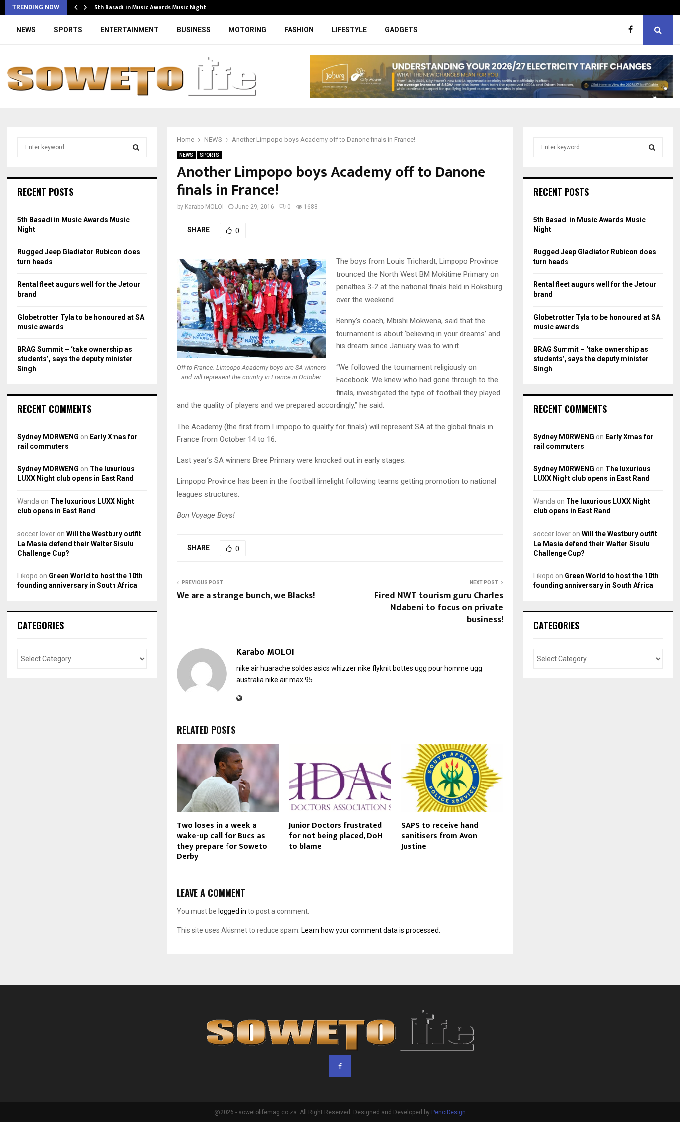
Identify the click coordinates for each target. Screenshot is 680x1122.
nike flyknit (374, 668)
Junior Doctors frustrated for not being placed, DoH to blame (335, 836)
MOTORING (247, 30)
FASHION (299, 30)
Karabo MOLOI (204, 206)
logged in (232, 911)
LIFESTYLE (349, 30)
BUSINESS (194, 30)
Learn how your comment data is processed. (370, 930)
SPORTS (68, 30)
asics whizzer (335, 668)
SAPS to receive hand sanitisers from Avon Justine (439, 836)
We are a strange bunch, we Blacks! (246, 595)
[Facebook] (633, 30)
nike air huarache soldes (274, 668)
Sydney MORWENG (48, 437)
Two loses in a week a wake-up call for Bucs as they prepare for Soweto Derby (222, 841)
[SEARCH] (136, 147)
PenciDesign (448, 1112)
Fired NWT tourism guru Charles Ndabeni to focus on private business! (438, 607)
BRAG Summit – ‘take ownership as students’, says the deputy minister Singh (75, 359)
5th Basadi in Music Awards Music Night (150, 7)
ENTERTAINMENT (129, 30)
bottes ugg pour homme (431, 668)
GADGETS (401, 30)
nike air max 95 (289, 680)
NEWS (26, 30)
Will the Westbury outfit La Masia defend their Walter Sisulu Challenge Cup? (79, 543)
